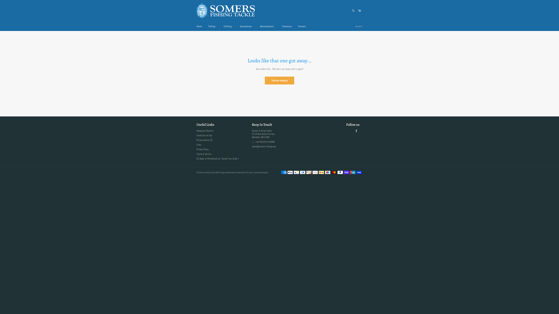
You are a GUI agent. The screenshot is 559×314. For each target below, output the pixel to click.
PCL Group (249, 172)
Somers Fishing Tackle (207, 172)
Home (199, 26)
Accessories (246, 26)
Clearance (287, 26)
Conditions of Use (204, 135)
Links (199, 144)
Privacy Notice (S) (204, 140)
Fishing (212, 26)
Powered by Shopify (261, 172)
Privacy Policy (203, 149)
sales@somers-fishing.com (264, 146)
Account (358, 26)
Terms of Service (204, 154)
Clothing (228, 26)
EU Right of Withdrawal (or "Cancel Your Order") (218, 158)
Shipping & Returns (205, 130)
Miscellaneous (267, 26)
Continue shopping (279, 80)
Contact (302, 26)
